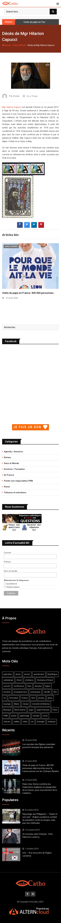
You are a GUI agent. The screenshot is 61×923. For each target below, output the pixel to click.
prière (13, 716)
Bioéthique (52, 674)
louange (7, 704)
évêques (51, 721)
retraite (36, 716)
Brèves (7, 457)
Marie (16, 704)
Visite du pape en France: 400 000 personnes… (28, 292)
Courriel (7, 552)
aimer (18, 674)
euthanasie (35, 692)
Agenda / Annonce (13, 451)
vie (32, 721)
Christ (19, 680)
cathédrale (8, 680)
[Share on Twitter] (27, 227)
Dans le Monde (19, 45)
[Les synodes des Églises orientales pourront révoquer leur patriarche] (11, 747)
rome (45, 716)
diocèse (38, 686)
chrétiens (29, 680)
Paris (55, 710)
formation (13, 698)
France (25, 698)
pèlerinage (24, 716)
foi (4, 698)
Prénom (7, 562)
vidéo (25, 721)
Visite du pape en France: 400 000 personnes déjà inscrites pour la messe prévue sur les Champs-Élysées (40, 768)
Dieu (29, 686)
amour (27, 674)
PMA (5, 716)
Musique (7, 710)
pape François (43, 710)
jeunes (41, 698)
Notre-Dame (20, 710)
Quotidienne (11, 584)
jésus (50, 698)
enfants (6, 692)
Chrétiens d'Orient (45, 680)
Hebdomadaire (13, 587)
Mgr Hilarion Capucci (11, 107)
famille (47, 692)
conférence (19, 686)
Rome (7, 486)
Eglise (47, 686)
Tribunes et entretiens (15, 492)
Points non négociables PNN (18, 481)
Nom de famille (10, 571)
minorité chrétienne (41, 704)
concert (6, 686)
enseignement (20, 692)
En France (9, 475)
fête (33, 698)
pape (31, 710)
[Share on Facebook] (20, 227)
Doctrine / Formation (14, 469)
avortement (38, 674)
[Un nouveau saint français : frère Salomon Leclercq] (11, 836)
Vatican (6, 721)
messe (26, 704)
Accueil (7, 45)
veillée (16, 721)
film (55, 692)
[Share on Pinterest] (41, 227)
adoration (7, 674)
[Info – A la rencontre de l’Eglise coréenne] (11, 854)
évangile (40, 721)
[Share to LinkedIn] (34, 227)
